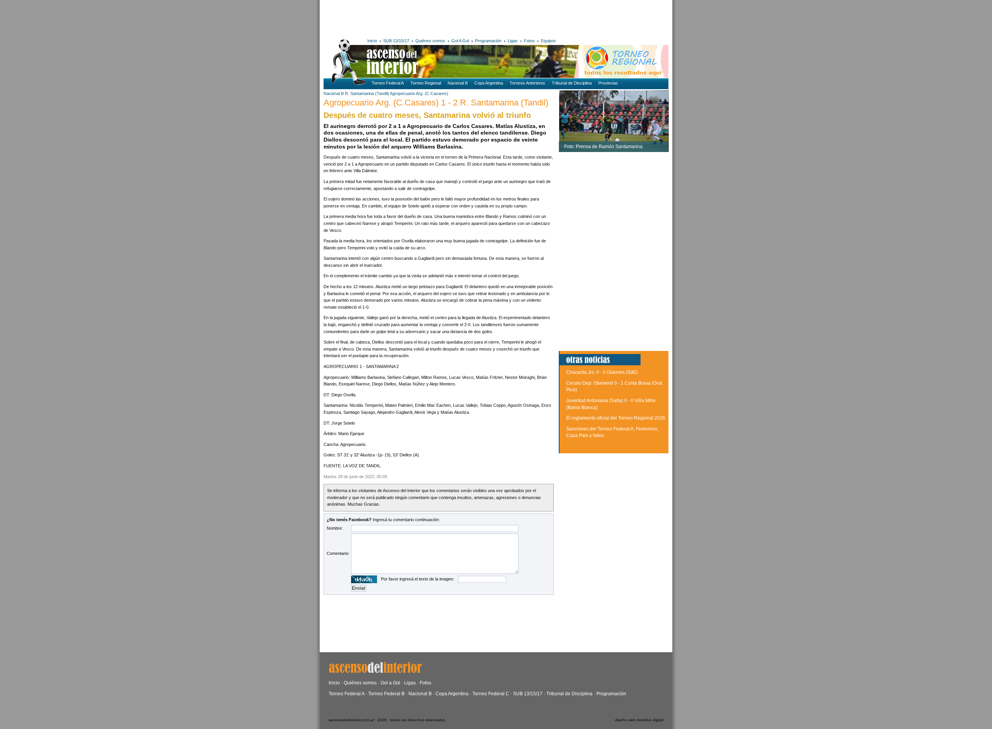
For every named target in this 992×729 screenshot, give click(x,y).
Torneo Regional (425, 83)
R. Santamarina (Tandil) (367, 93)
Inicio (372, 40)
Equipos (548, 40)
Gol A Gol (460, 40)
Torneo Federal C (490, 693)
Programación (488, 40)
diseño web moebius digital (639, 720)
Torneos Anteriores (527, 83)
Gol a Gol (390, 683)
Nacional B (458, 83)
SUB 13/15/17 (396, 40)
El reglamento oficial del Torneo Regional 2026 (615, 418)
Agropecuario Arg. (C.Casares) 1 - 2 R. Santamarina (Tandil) (436, 102)
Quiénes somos (430, 40)
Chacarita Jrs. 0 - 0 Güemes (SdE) (602, 372)
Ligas (513, 40)
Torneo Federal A (388, 83)
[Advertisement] (437, 17)
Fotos (529, 40)
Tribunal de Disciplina (572, 83)
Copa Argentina (488, 83)
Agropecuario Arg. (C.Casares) (419, 93)
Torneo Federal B (386, 693)
